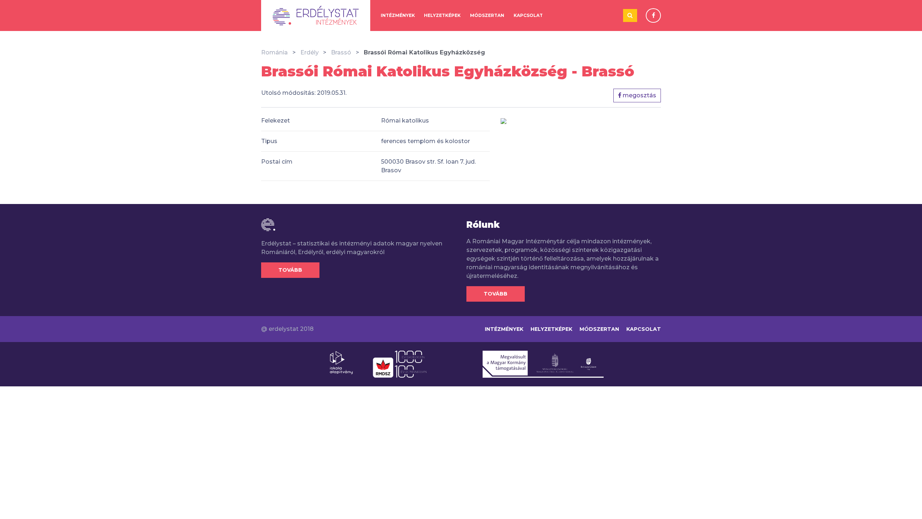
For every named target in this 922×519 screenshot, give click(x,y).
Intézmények (398, 15)
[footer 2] (399, 363)
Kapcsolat (528, 15)
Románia (274, 52)
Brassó (341, 52)
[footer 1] (341, 362)
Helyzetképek (442, 15)
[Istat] (315, 15)
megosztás (638, 95)
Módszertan (487, 15)
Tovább (290, 270)
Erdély (309, 52)
